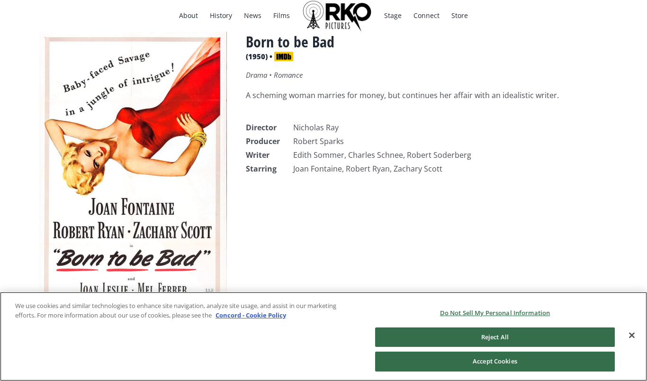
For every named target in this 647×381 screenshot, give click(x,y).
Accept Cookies (495, 361)
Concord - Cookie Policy (251, 315)
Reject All (495, 337)
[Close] (631, 335)
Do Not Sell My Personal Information (495, 312)
